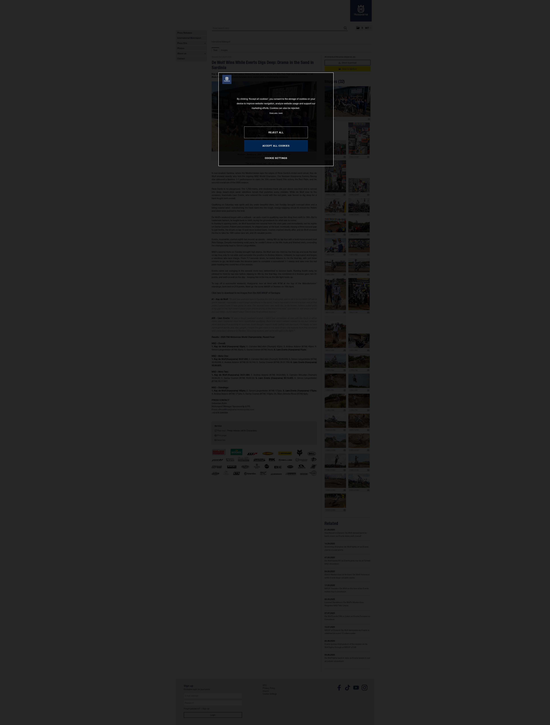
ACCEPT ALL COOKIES (275, 145)
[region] (276, 119)
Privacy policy (273, 113)
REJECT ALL (276, 132)
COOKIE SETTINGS (276, 158)
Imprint (280, 113)
